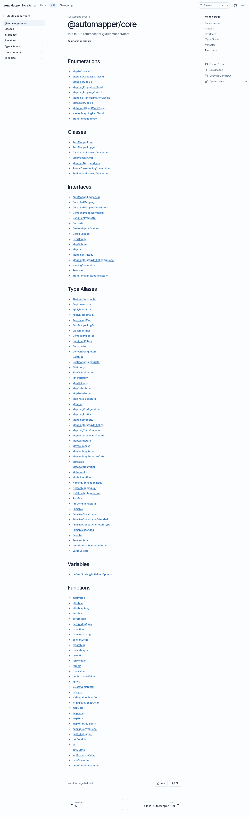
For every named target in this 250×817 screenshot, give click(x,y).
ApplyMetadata (82, 309)
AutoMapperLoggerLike (87, 196)
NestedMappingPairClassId (89, 113)
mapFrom (78, 713)
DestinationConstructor (86, 361)
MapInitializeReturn (84, 398)
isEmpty (77, 692)
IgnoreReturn (80, 377)
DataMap (78, 356)
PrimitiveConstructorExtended (90, 519)
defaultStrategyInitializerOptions (92, 574)
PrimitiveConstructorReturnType (91, 524)
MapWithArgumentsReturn (88, 435)
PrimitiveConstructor (85, 514)
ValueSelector (81, 550)
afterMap (78, 603)
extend (77, 655)
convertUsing (80, 639)
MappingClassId (82, 81)
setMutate (79, 749)
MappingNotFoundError (86, 163)
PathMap (78, 498)
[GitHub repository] (235, 5)
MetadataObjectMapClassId (89, 108)
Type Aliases (82, 289)
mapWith (78, 718)
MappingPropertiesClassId (88, 87)
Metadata (78, 461)
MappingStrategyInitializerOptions (93, 259)
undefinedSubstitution (86, 765)
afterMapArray (81, 608)
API (53, 5)
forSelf (77, 665)
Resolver (78, 270)
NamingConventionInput (87, 482)
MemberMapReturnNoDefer (89, 456)
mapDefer (78, 707)
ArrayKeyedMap (82, 320)
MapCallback (80, 383)
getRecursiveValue (84, 676)
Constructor (80, 346)
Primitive (78, 508)
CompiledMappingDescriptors (90, 207)
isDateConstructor (83, 686)
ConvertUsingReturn (85, 351)
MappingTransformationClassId (91, 97)
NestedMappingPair (84, 487)
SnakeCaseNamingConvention (91, 173)
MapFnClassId (81, 71)
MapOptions (80, 244)
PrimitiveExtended (83, 529)
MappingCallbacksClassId (88, 76)
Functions (79, 588)
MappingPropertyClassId (87, 92)
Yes (163, 783)
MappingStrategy (83, 254)
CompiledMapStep (84, 335)
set (74, 744)
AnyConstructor (82, 304)
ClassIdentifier (81, 330)
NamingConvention (84, 265)
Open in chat (217, 81)
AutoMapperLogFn (84, 325)
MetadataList (80, 472)
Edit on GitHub (217, 64)
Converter (78, 223)
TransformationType (85, 118)
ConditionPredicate (84, 217)
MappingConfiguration (86, 409)
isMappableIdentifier (85, 697)
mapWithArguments (84, 723)
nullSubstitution (82, 734)
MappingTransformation (87, 430)
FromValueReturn (83, 372)
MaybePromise (81, 445)
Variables (78, 564)
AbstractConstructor (84, 299)
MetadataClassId (83, 102)
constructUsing (82, 634)
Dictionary (79, 367)
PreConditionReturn (84, 503)
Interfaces (79, 187)
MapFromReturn (82, 393)
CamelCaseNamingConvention (91, 152)
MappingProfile (82, 414)
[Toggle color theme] (243, 5)
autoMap (78, 613)
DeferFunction (81, 233)
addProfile (79, 597)
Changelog (66, 5)
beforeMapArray (82, 624)
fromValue (79, 671)
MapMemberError (83, 157)
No (177, 783)
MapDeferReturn (82, 388)
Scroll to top (216, 69)
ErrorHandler (80, 239)
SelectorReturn (81, 540)
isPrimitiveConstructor (86, 702)
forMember (79, 660)
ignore (76, 681)
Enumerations (84, 61)
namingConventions (85, 728)
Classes (77, 132)
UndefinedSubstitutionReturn (90, 545)
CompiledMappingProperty (88, 212)
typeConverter (81, 760)
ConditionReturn (82, 341)
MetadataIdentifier (84, 466)
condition (78, 629)
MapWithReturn (82, 440)
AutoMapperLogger (84, 147)
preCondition (80, 739)
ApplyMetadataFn (83, 314)
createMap (79, 644)
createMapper (81, 650)
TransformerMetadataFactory (90, 275)
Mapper (77, 249)
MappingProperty (83, 419)
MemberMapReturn (84, 451)
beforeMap (79, 618)
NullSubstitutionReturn (86, 493)
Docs (43, 5)
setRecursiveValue (84, 755)
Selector (77, 535)
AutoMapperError (83, 142)
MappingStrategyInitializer (88, 424)
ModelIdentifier (82, 477)
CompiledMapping (83, 202)
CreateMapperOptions (86, 228)
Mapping (78, 404)
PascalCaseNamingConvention (91, 168)
